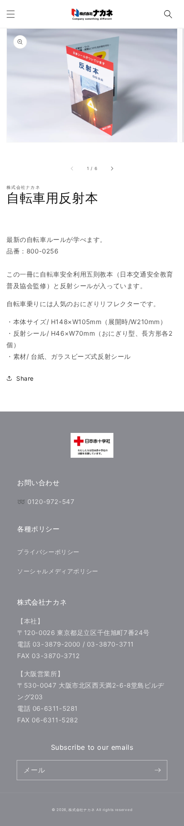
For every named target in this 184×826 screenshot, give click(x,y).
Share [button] (25, 378)
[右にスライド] (111, 168)
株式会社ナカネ (81, 810)
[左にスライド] (72, 168)
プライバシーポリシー (48, 551)
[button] (10, 14)
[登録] (157, 769)
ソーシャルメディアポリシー (57, 571)
